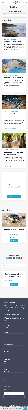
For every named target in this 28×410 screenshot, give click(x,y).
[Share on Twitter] (7, 258)
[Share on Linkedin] (15, 258)
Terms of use (6, 373)
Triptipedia (22, 2)
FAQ (4, 339)
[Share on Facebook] (12, 258)
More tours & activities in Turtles (14, 247)
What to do (17, 11)
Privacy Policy (19, 408)
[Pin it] (20, 258)
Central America (8, 128)
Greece (9, 90)
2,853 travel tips (7, 307)
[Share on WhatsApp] (18, 258)
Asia (5, 166)
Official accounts (7, 353)
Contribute (6, 327)
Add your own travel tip (13, 196)
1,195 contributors (20, 307)
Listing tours (6, 342)
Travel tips (9, 11)
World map (6, 330)
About (5, 361)
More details (13, 240)
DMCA (5, 375)
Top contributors (7, 351)
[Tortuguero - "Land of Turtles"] (14, 30)
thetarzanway (14, 39)
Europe (6, 90)
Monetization (6, 329)
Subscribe (13, 284)
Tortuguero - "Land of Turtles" (13, 41)
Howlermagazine (14, 111)
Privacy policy (6, 371)
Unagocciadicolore (15, 75)
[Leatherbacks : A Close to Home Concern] (14, 102)
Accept (24, 408)
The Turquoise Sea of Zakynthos (13, 78)
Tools (4, 381)
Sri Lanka (9, 166)
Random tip (6, 332)
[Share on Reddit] (10, 258)
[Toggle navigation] (3, 2)
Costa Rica (14, 128)
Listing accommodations (8, 344)
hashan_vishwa (14, 149)
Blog (4, 363)
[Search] (24, 14)
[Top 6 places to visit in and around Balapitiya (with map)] (14, 140)
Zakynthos (14, 90)
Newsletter (6, 354)
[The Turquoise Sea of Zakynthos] (14, 66)
